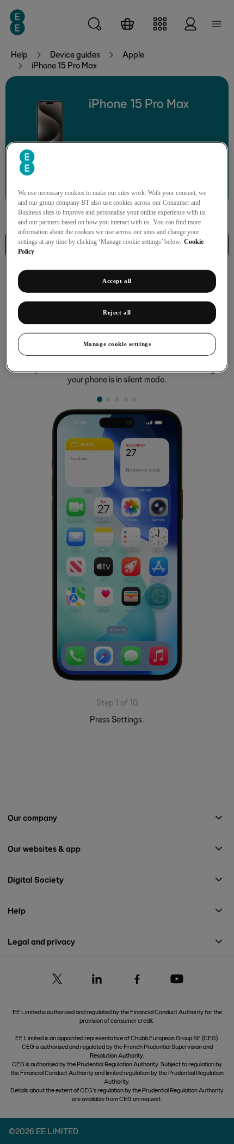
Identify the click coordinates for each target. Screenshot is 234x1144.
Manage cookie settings (117, 344)
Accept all (117, 281)
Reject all (117, 312)
